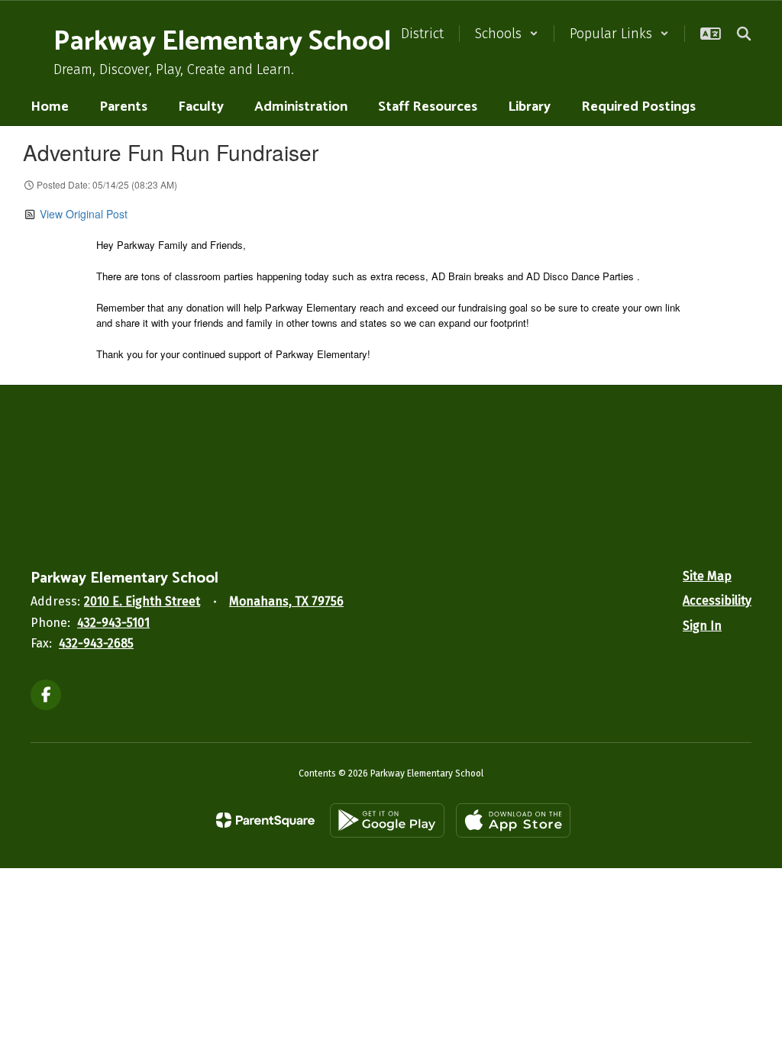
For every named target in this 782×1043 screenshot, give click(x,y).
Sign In (702, 625)
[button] (506, 33)
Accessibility (717, 600)
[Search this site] (743, 33)
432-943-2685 (96, 643)
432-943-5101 (113, 622)
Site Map (707, 576)
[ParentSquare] (265, 820)
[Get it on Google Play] (387, 820)
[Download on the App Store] (513, 820)
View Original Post (84, 213)
